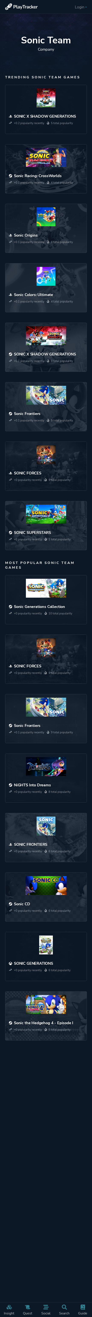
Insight (9, 1313)
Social (45, 1313)
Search (64, 1313)
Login (79, 7)
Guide (82, 1313)
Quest (27, 1313)
